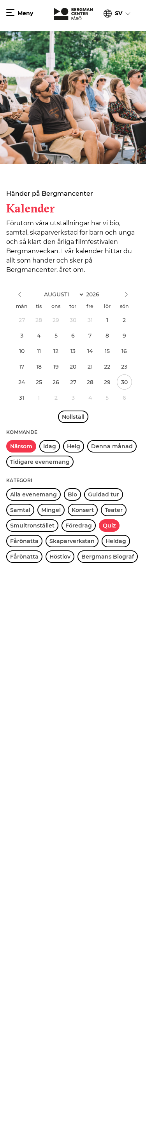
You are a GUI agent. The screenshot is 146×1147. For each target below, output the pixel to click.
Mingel (51, 509)
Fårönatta (24, 541)
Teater (114, 509)
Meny (25, 13)
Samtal (20, 509)
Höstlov (59, 556)
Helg (73, 446)
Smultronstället (32, 525)
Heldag (116, 541)
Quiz (109, 525)
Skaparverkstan (72, 541)
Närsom (21, 446)
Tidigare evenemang (40, 461)
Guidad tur (103, 494)
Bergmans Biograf (107, 556)
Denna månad (112, 446)
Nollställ (73, 416)
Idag (49, 446)
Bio (72, 494)
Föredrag (78, 525)
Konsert (83, 509)
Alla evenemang (33, 494)
